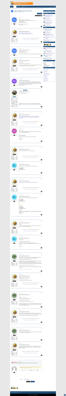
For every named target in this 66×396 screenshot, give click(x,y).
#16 (41, 274)
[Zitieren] (41, 26)
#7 (41, 113)
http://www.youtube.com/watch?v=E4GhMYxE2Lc (30, 39)
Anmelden (51, 6)
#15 (41, 254)
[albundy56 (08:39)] (50, 45)
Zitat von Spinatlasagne (24, 297)
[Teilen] (41, 15)
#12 (41, 194)
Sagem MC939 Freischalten (48, 58)
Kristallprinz (53, 66)
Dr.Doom (26, 269)
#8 (41, 128)
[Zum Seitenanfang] (65, 395)
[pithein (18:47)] (46, 45)
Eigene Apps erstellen (48, 32)
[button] (21, 379)
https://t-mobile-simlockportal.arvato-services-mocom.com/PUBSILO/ (28, 182)
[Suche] (54, 7)
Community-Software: (33, 394)
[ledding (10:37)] (49, 45)
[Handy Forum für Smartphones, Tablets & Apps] (33, 3)
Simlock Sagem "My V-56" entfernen (49, 53)
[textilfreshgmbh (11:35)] (47, 45)
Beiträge (12, 68)
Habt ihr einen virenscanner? (48, 20)
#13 (41, 221)
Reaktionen (12, 67)
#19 (41, 328)
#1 (41, 17)
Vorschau (28, 381)
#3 (41, 48)
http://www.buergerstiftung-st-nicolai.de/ (24, 82)
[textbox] (30, 374)
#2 (41, 29)
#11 (41, 179)
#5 (41, 78)
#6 (41, 90)
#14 (41, 236)
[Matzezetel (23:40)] (45, 45)
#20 (41, 343)
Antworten (32, 381)
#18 (41, 310)
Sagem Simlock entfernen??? (48, 51)
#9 (41, 147)
